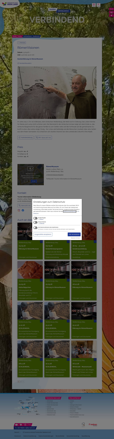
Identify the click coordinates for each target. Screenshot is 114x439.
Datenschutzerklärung (69, 211)
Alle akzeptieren (74, 234)
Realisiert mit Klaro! (75, 238)
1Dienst (40, 219)
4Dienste (41, 223)
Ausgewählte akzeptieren (43, 234)
